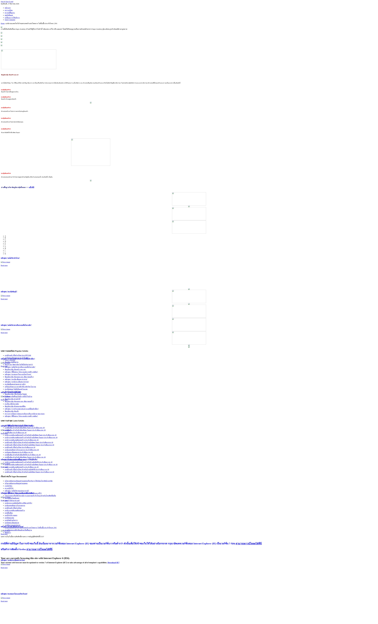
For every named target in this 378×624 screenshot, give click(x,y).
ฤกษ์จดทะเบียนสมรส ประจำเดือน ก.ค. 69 (19, 452)
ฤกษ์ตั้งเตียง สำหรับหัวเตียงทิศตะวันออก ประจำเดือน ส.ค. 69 (25, 430)
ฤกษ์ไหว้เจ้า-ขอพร (11, 515)
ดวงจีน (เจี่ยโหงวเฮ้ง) (12, 404)
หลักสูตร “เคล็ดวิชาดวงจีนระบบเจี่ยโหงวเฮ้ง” (16, 325)
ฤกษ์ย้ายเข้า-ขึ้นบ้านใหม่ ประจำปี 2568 (18, 355)
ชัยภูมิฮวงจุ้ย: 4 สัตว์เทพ (13, 391)
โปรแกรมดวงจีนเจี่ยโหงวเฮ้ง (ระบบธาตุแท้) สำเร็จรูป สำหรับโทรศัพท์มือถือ (30, 496)
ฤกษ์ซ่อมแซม (9, 518)
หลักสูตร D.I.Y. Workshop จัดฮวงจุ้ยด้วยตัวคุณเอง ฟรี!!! (23, 493)
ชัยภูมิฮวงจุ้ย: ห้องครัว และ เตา (15, 369)
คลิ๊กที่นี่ (31, 187)
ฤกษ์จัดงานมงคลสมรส (12, 525)
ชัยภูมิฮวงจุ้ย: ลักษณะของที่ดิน (15, 406)
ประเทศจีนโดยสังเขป (12, 498)
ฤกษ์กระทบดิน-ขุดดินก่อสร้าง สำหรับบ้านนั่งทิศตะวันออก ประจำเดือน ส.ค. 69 (31, 437)
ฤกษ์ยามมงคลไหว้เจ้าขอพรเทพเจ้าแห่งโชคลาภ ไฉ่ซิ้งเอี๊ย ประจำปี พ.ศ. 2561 (31, 527)
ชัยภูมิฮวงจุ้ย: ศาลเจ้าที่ (12, 399)
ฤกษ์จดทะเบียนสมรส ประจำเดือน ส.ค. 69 (19, 425)
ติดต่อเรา (8, 532)
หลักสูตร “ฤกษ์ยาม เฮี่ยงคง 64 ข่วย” (13, 560)
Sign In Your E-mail (7, 1)
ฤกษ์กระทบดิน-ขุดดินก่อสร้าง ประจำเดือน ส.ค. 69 (21, 440)
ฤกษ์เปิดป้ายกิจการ (11, 520)
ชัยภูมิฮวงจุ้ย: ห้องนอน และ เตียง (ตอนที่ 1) (19, 401)
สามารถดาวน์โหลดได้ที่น (249, 543)
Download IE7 (113, 563)
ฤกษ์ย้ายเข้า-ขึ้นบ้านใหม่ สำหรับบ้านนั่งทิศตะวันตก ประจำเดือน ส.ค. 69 (29, 442)
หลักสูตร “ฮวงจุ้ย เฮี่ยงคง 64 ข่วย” (16, 379)
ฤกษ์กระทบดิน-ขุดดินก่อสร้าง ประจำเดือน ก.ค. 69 (21, 467)
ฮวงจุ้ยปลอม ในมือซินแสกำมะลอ (16, 389)
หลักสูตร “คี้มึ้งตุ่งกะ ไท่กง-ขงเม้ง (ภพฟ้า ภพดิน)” (21, 372)
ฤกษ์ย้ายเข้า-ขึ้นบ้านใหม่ (13, 508)
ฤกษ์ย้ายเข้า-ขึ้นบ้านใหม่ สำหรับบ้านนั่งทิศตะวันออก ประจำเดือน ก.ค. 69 (29, 472)
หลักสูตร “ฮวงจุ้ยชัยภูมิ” (9, 291)
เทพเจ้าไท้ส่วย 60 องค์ (12, 500)
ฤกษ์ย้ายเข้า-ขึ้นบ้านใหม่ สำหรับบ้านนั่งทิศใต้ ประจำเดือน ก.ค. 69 (27, 469)
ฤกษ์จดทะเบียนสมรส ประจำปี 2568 (16, 358)
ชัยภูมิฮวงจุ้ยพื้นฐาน (11, 362)
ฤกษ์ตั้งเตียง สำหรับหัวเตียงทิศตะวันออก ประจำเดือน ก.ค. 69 (25, 457)
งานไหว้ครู (8, 486)
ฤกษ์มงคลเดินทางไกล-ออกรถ (15, 505)
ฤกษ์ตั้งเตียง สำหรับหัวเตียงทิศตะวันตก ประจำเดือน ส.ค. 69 (25, 428)
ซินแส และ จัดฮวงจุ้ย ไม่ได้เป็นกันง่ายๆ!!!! (19, 364)
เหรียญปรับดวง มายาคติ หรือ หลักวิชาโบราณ (20, 387)
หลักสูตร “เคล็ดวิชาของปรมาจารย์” (17, 491)
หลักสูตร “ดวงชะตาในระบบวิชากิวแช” (14, 594)
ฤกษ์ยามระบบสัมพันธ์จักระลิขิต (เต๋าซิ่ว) (18, 503)
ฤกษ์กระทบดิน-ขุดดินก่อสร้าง (15, 510)
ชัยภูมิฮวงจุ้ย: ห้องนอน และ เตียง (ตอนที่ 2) (19, 377)
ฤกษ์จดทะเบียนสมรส (12, 523)
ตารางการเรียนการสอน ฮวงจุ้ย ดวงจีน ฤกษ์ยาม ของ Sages (24, 414)
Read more (4, 265)
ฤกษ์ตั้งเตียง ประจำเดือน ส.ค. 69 (15, 432)
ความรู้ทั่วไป (9, 488)
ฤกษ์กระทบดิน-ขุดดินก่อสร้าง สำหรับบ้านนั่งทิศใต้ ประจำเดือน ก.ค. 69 (28, 462)
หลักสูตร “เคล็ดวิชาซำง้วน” (10, 258)
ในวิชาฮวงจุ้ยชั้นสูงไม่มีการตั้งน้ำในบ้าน (18, 396)
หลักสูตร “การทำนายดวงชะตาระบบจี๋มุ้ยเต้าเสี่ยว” (22, 409)
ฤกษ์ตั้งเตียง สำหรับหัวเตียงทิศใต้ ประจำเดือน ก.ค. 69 (23, 455)
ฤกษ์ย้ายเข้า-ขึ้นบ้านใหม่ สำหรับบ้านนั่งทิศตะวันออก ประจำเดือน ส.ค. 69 (29, 445)
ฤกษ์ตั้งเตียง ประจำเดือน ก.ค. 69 (15, 459)
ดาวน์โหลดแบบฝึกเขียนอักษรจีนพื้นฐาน (18, 530)
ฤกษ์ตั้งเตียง (9, 513)
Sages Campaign (10, 360)
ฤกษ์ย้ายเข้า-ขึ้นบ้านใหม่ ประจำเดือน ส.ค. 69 (20, 447)
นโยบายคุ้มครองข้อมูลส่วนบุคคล (16, 483)
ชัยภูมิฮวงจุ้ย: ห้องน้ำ (12, 411)
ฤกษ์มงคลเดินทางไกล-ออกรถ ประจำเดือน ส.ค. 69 (22, 450)
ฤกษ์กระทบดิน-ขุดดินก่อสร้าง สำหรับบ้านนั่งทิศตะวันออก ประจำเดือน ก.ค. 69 (31, 464)
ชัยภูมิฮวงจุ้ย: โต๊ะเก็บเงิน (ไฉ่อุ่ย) (16, 394)
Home (3, 23)
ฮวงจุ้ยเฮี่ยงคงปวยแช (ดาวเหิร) (15, 384)
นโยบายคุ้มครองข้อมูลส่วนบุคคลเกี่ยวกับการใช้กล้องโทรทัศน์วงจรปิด (28, 481)
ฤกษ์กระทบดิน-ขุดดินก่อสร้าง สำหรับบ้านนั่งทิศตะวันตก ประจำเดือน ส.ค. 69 (30, 435)
